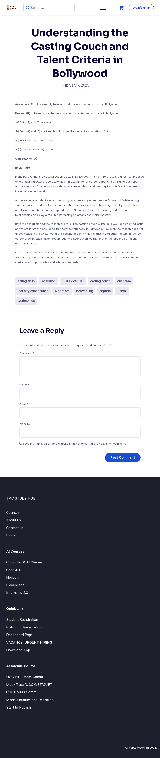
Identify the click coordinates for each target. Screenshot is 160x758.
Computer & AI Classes (24, 562)
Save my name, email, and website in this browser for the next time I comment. (74, 443)
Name (24, 384)
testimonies (26, 300)
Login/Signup (141, 7)
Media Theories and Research (30, 700)
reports (105, 291)
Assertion (48, 281)
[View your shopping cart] (122, 8)
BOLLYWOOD (72, 281)
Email (23, 404)
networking (84, 291)
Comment (26, 353)
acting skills (26, 281)
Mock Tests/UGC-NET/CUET (29, 684)
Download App (18, 650)
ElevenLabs (15, 585)
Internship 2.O (17, 593)
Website (24, 424)
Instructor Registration (24, 627)
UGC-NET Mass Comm (24, 677)
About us (13, 520)
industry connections (33, 291)
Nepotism (62, 291)
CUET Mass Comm (21, 692)
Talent (122, 291)
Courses (12, 512)
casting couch (100, 281)
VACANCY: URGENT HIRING (29, 642)
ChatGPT (13, 570)
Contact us (14, 528)
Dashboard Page (19, 635)
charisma (124, 281)
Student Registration (22, 619)
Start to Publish (18, 707)
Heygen (12, 577)
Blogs (10, 535)
